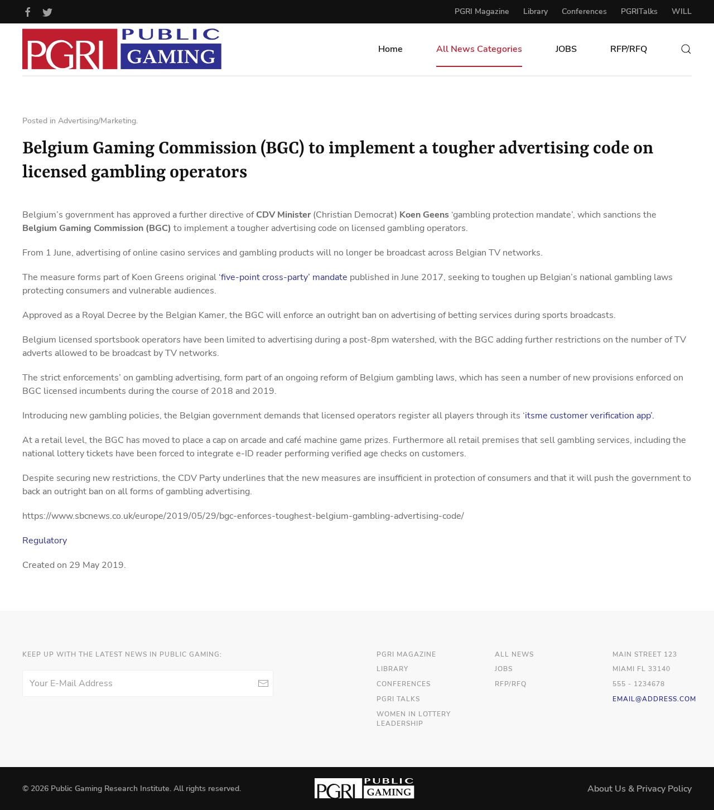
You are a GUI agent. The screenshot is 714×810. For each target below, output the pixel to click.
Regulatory (44, 540)
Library (535, 11)
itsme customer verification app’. (589, 415)
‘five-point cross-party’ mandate (283, 277)
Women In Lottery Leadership (414, 719)
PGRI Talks (398, 699)
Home (390, 49)
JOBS (566, 49)
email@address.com (654, 699)
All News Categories (479, 49)
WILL (682, 11)
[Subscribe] (263, 683)
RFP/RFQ (628, 49)
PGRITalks (639, 11)
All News (514, 654)
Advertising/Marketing (97, 120)
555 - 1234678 (638, 683)
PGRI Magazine (482, 11)
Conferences (584, 11)
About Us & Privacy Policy (639, 789)
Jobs (504, 668)
